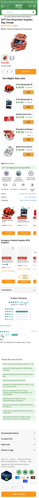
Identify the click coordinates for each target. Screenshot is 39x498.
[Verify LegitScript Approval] (6, 476)
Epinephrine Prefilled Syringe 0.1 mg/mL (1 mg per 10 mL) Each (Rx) (18, 385)
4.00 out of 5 (24, 302)
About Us (4, 459)
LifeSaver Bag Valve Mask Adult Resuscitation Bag (18, 375)
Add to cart (18, 494)
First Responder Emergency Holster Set (23, 221)
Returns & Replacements (9, 461)
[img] (4, 332)
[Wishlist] (30, 6)
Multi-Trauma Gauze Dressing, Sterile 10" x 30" (7, 262)
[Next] (34, 220)
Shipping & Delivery (24, 459)
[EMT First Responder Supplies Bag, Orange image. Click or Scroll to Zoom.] (18, 43)
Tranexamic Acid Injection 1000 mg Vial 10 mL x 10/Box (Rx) (18, 412)
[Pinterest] (31, 472)
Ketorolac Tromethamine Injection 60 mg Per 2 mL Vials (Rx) (18, 406)
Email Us (13, 459)
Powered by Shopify (8, 466)
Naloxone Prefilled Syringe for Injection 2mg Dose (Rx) (24, 262)
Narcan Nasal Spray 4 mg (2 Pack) (14, 380)
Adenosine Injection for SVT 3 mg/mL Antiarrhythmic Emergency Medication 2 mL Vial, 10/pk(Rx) (17, 392)
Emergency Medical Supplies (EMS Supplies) (18, 16)
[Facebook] (19, 472)
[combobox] (21, 12)
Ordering (23, 461)
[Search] (4, 12)
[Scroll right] (35, 16)
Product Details (6, 66)
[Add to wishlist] (13, 207)
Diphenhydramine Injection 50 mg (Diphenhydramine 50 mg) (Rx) (14, 399)
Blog (29, 461)
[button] (33, 12)
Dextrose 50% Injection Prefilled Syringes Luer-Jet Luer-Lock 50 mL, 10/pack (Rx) (17, 418)
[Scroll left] (2, 16)
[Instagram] (25, 472)
